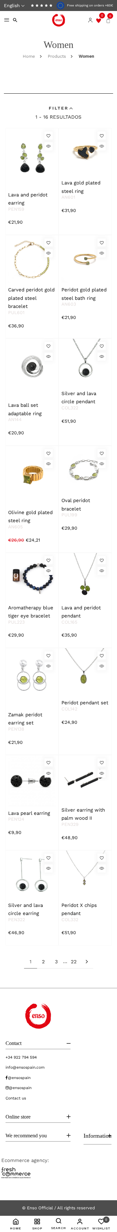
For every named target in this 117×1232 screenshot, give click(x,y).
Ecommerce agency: (25, 1160)
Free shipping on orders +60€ (89, 5)
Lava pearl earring (29, 813)
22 (74, 962)
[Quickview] (49, 146)
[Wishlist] (49, 136)
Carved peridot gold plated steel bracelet (31, 298)
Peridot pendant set (84, 703)
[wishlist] (98, 20)
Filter (59, 108)
